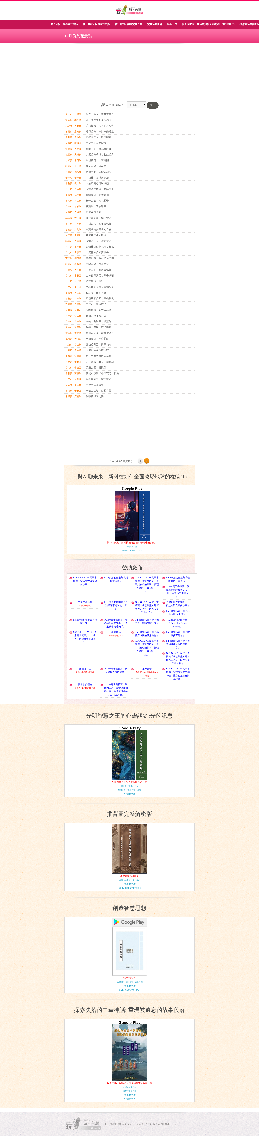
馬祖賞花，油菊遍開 (97, 160)
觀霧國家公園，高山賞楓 (100, 298)
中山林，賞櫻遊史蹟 (97, 177)
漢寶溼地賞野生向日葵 (98, 229)
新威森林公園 (93, 212)
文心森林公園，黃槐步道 (100, 287)
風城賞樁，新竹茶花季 (98, 310)
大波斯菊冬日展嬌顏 (97, 183)
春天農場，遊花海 (96, 166)
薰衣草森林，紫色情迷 (98, 379)
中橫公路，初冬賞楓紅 (98, 223)
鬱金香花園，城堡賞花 (98, 217)
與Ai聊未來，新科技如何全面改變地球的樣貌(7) (208, 24)
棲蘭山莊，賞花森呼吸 (98, 148)
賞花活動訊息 (154, 24)
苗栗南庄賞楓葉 (95, 384)
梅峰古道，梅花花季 (97, 200)
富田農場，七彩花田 (97, 338)
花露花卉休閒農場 (96, 235)
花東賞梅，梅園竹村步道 (100, 125)
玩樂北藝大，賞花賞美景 (100, 114)
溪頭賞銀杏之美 (95, 396)
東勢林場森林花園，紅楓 (100, 246)
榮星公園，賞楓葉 (96, 367)
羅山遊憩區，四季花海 (98, 344)
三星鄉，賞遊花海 (96, 304)
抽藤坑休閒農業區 (96, 206)
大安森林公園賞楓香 (97, 252)
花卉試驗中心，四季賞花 (100, 361)
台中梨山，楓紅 (95, 281)
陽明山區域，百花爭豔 (98, 390)
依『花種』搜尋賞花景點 (96, 24)
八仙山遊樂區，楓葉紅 (98, 321)
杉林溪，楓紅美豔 (96, 292)
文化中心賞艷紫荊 (96, 143)
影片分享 (172, 24)
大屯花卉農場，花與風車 (100, 189)
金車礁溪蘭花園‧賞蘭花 (99, 120)
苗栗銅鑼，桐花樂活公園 (100, 258)
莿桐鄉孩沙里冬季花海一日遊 (102, 373)
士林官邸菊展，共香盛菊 (100, 275)
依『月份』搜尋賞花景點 (64, 24)
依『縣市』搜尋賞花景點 (128, 24)
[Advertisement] (129, 72)
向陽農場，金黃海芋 (97, 264)
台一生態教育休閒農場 (98, 356)
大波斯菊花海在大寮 (97, 350)
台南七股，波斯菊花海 (98, 171)
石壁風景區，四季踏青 (98, 137)
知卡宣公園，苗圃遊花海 (100, 333)
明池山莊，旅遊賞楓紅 (98, 269)
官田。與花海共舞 (96, 315)
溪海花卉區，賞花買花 (98, 240)
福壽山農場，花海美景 (98, 327)
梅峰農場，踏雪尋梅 (97, 194)
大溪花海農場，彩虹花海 (100, 154)
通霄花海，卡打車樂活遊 (100, 131)
